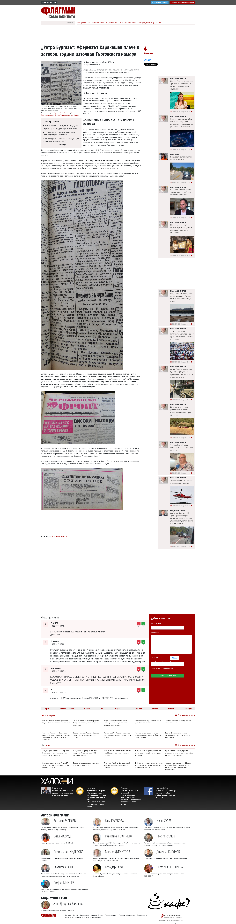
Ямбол (155, 708)
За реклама (84, 915)
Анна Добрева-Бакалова (68, 903)
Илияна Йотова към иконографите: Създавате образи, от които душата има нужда (181, 229)
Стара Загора (136, 708)
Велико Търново (67, 708)
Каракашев (75, 113)
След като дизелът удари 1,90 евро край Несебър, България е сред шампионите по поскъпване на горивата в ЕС (178, 766)
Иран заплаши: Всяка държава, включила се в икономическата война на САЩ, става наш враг (179, 753)
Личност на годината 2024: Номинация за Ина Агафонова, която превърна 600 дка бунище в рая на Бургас (116, 844)
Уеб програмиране (173, 920)
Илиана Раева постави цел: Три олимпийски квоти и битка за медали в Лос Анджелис (181, 85)
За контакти (142, 915)
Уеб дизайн (162, 920)
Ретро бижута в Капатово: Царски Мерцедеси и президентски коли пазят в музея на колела (181, 373)
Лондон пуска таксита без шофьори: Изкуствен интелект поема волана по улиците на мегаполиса (181, 123)
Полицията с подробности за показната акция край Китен (165, 858)
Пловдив (188, 708)
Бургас (56, 113)
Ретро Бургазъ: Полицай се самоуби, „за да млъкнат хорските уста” (61, 139)
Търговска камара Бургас (50, 115)
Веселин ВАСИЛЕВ (64, 820)
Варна (117, 708)
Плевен (87, 708)
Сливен (171, 708)
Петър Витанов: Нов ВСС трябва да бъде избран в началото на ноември (181, 192)
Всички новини (186, 715)
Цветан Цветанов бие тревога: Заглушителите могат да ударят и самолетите (177, 735)
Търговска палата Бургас (69, 115)
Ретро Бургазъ (65, 113)
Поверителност (111, 915)
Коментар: (155, 632)
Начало (68, 915)
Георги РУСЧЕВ (165, 836)
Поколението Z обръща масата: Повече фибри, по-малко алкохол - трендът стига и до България (165, 844)
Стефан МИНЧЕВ (63, 882)
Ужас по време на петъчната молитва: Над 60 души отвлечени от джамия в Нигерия (182, 335)
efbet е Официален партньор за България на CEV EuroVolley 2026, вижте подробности (108, 23)
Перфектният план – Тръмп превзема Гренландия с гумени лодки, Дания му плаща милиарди (62, 828)
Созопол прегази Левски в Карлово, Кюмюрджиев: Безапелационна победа (86, 735)
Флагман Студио (96, 915)
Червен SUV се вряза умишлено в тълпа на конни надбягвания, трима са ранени (181, 411)
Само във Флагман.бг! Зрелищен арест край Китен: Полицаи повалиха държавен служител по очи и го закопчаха (181, 518)
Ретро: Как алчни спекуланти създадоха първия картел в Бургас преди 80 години (60, 127)
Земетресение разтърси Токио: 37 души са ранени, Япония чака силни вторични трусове (55, 765)
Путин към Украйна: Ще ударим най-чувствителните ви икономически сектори (117, 765)
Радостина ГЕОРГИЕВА (118, 836)
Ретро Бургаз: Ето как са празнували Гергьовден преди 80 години (59, 133)
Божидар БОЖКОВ (116, 866)
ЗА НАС (75, 915)
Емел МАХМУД (62, 836)
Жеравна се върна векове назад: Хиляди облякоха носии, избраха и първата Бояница (148, 735)
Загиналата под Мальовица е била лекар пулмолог (181, 481)
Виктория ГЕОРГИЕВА (169, 866)
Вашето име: (156, 623)
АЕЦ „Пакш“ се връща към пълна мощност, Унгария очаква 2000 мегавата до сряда (181, 297)
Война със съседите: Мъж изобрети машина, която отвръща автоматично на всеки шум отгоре (149, 765)
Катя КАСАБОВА (114, 820)
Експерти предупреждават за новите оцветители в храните (86, 764)
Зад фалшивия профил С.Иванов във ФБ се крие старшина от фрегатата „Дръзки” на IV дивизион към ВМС (115, 828)
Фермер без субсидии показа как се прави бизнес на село (181, 447)
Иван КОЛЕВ (163, 820)
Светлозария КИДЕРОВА (68, 851)
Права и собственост (127, 915)
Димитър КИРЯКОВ (168, 851)
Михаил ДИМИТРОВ (117, 851)
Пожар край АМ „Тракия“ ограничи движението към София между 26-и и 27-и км (117, 735)
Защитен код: (156, 657)
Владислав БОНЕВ (64, 866)
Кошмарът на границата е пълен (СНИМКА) (181, 158)
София (46, 708)
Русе (102, 708)
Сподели (148, 59)
